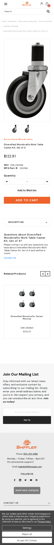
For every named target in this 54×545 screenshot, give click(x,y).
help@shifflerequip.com (30, 466)
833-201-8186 (30, 454)
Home (4, 21)
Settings (27, 527)
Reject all (27, 534)
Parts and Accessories (28, 21)
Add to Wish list (26, 190)
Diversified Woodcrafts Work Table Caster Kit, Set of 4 (26, 31)
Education (12, 21)
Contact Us (10, 257)
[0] (47, 4)
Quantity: (10, 175)
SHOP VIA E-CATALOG (27, 490)
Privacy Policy (44, 521)
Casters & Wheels (11, 26)
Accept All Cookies (27, 540)
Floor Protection (45, 21)
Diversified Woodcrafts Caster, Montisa (27, 317)
